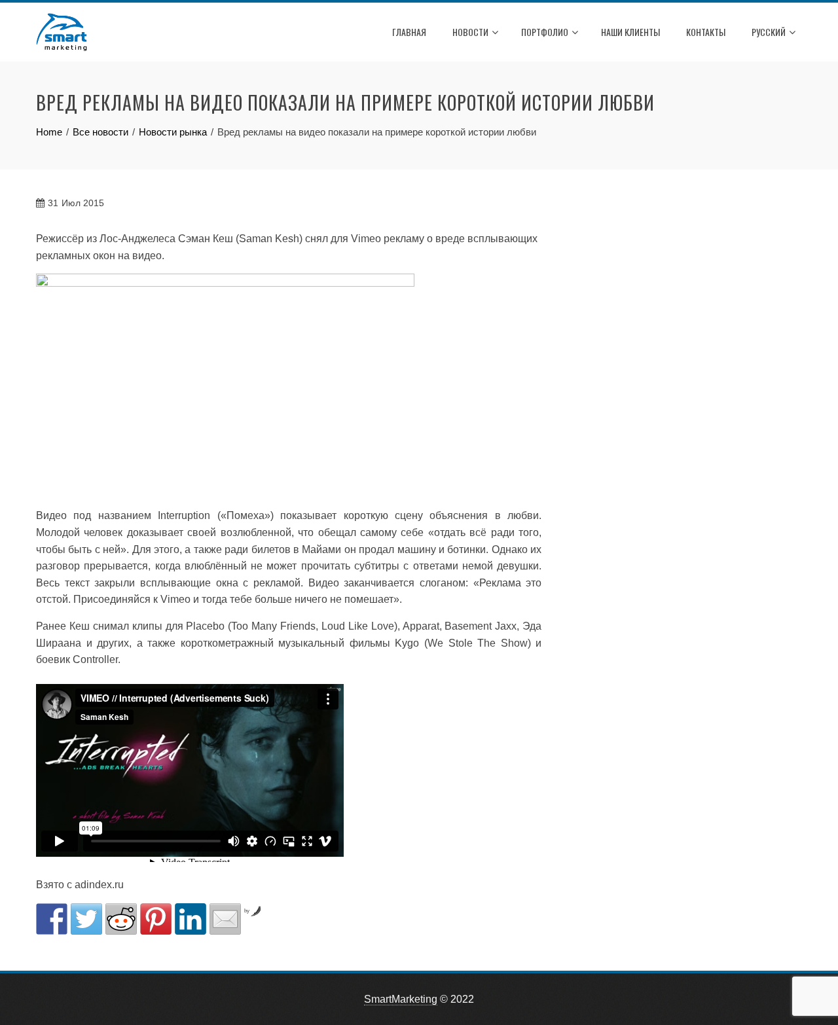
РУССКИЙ (769, 32)
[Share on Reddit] (121, 919)
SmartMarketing (400, 999)
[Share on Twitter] (86, 919)
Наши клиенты (630, 32)
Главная (409, 32)
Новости (470, 32)
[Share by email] (225, 919)
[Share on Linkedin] (190, 919)
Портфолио (544, 32)
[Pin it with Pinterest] (156, 919)
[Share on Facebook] (51, 919)
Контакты (705, 32)
